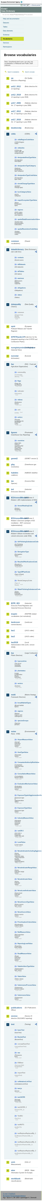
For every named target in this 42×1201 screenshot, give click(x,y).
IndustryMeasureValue (21, 818)
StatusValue (21, 976)
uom (13, 1162)
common (15, 241)
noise (13, 731)
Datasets (6, 23)
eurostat (14, 356)
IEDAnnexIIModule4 (17, 531)
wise (13, 1170)
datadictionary (17, 249)
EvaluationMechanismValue (21, 784)
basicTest (21, 1030)
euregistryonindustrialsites (17, 348)
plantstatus (21, 671)
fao (12, 364)
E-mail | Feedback (9, 1194)
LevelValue (21, 842)
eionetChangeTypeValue (21, 183)
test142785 (21, 1097)
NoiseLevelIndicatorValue (21, 890)
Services (6, 43)
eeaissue (21, 278)
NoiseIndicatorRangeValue (21, 867)
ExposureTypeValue (21, 808)
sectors (20, 683)
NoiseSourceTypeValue (21, 902)
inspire (14, 614)
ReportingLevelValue (21, 943)
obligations (21, 288)
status (20, 295)
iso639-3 (20, 831)
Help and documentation (11, 19)
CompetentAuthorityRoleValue (21, 762)
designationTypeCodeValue (21, 175)
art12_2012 (16, 86)
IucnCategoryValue (21, 192)
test (12, 1024)
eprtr (13, 326)
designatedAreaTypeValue (21, 157)
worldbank (15, 1179)
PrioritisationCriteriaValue (21, 922)
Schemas (6, 35)
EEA (12, 2)
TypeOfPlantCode (21, 572)
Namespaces (7, 47)
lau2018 (14, 642)
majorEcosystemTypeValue (21, 200)
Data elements (8, 31)
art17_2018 (16, 120)
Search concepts (30, 72)
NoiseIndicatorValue (21, 879)
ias (12, 481)
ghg (13, 464)
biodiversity (16, 128)
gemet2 (14, 459)
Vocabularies (7, 39)
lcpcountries (21, 661)
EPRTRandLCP (17, 337)
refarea (20, 400)
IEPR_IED (15, 603)
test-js (20, 1088)
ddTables (21, 271)
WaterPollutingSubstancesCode (21, 589)
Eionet (12, 14)
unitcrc (20, 417)
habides (14, 473)
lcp (12, 653)
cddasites (21, 148)
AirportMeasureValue (21, 739)
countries (21, 440)
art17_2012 (16, 111)
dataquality (16, 304)
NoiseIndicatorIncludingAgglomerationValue (21, 851)
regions (20, 210)
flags (19, 381)
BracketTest (21, 1037)
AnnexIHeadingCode (21, 506)
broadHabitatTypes (21, 703)
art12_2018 (16, 95)
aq (12, 78)
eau (19, 1053)
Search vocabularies (13, 72)
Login (24, 5)
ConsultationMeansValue (21, 774)
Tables (5, 27)
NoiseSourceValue (21, 912)
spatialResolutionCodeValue (21, 229)
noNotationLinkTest (21, 1081)
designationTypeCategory (21, 166)
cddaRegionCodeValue (21, 139)
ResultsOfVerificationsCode (21, 562)
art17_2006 (16, 103)
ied (12, 489)
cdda (13, 134)
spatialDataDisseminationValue (21, 219)
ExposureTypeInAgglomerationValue (21, 795)
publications (16, 1008)
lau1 (13, 630)
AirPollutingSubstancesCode (21, 542)
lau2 (13, 636)
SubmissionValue (21, 995)
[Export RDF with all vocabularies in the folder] (36, 134)
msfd (13, 695)
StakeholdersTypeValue (21, 966)
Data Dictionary (19, 14)
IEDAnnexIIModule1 (17, 498)
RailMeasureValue (21, 932)
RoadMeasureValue (21, 953)
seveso (14, 1016)
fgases (14, 432)
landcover (15, 622)
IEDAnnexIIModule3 (17, 518)
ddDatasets (21, 264)
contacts (21, 257)
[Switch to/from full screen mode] (28, 5)
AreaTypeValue (21, 752)
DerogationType (21, 552)
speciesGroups (21, 721)
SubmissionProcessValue (21, 985)
